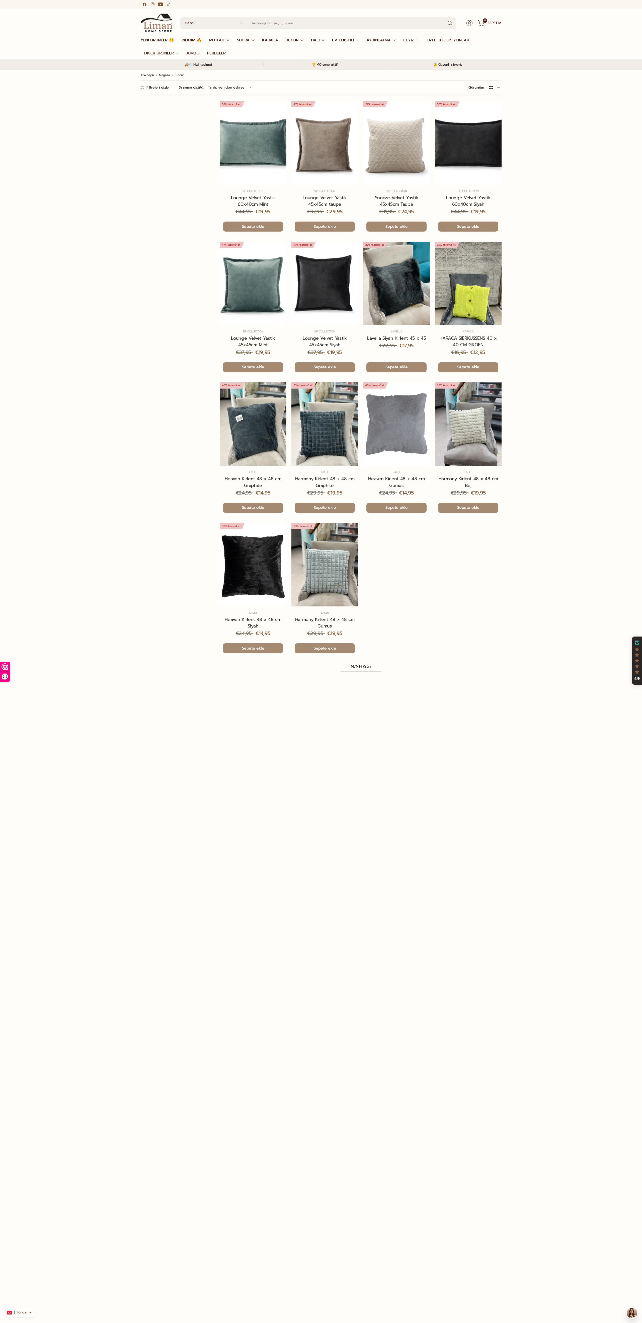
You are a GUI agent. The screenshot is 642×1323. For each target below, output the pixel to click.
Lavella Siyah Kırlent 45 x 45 (396, 338)
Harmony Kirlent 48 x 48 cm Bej (468, 482)
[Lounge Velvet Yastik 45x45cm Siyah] (324, 283)
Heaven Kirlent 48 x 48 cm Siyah (253, 622)
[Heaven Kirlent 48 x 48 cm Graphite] (253, 424)
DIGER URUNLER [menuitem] (159, 53)
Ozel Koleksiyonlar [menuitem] (448, 40)
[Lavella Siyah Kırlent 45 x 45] (396, 283)
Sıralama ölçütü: (191, 87)
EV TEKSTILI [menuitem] (343, 40)
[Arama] (450, 23)
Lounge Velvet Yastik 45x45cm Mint (253, 341)
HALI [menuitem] (315, 40)
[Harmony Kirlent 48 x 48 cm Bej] (468, 424)
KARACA (468, 331)
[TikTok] (169, 4)
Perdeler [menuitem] (216, 53)
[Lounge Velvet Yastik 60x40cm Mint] (253, 143)
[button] (637, 661)
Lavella (396, 331)
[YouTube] (160, 4)
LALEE (253, 472)
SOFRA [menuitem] (243, 40)
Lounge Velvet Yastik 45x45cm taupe (325, 200)
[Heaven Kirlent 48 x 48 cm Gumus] (396, 424)
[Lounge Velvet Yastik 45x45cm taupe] (324, 143)
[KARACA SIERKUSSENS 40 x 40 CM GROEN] (468, 283)
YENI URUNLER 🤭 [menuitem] (157, 40)
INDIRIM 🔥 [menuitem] (192, 40)
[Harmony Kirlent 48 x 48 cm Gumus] (324, 564)
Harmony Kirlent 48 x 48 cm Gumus (325, 622)
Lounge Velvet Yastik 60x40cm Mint (253, 200)
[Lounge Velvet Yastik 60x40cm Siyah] (468, 143)
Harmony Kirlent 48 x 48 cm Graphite (325, 482)
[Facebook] (144, 4)
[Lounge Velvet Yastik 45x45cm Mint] (253, 283)
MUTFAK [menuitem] (216, 40)
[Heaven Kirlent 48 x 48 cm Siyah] (253, 564)
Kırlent (179, 75)
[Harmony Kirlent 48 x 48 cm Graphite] (324, 424)
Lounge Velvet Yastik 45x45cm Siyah (325, 341)
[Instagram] (152, 4)
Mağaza (164, 75)
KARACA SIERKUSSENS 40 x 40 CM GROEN (468, 341)
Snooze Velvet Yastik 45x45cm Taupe (396, 200)
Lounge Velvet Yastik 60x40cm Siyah (468, 200)
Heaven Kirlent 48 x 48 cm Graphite (253, 482)
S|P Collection (253, 191)
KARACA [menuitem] (270, 40)
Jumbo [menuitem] (192, 53)
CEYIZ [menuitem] (408, 40)
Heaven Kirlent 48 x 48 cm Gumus (396, 482)
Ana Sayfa (147, 75)
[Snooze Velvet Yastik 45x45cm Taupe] (396, 143)
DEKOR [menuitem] (291, 40)
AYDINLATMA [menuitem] (378, 40)
